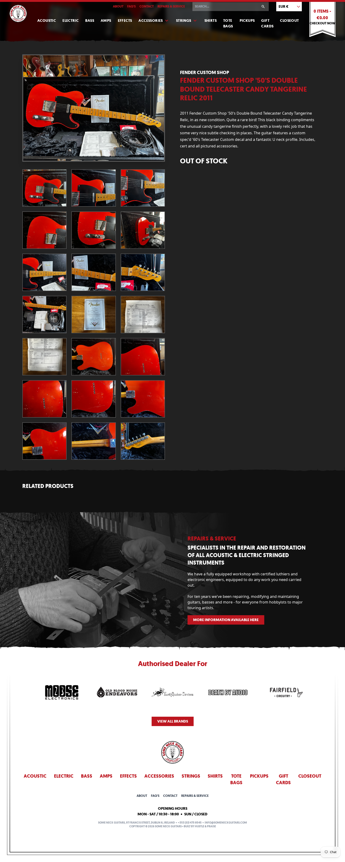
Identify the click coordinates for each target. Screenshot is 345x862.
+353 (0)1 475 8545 (190, 823)
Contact (146, 6)
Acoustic (46, 20)
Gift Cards (267, 23)
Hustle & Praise (205, 826)
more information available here (226, 619)
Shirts (210, 20)
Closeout (289, 20)
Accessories (150, 20)
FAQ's (131, 6)
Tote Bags (228, 23)
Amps (106, 20)
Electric (70, 20)
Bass (89, 20)
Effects (125, 20)
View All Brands (172, 721)
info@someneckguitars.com (226, 823)
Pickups (247, 20)
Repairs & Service (171, 6)
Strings (183, 20)
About (118, 6)
